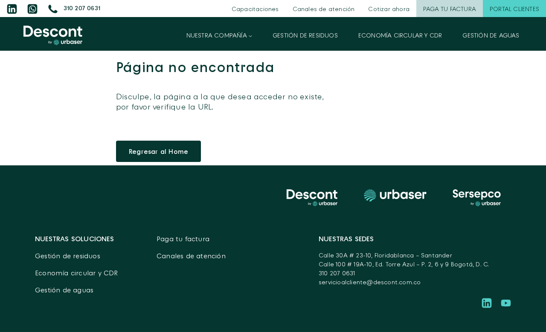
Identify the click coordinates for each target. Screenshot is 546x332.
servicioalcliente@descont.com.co (370, 282)
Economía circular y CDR (400, 35)
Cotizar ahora (389, 8)
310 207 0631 (337, 273)
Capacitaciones (255, 8)
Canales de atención (324, 8)
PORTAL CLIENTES (514, 8)
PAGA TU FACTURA (449, 8)
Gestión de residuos (305, 35)
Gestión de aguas (490, 35)
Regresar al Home (158, 151)
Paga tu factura (183, 238)
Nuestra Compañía (217, 35)
